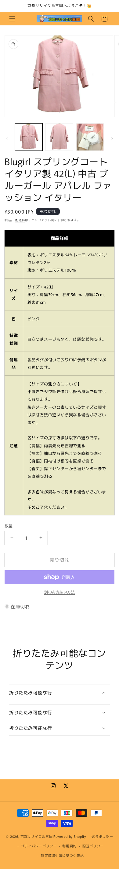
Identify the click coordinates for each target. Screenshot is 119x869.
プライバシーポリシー (39, 845)
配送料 (20, 219)
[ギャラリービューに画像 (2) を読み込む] (59, 137)
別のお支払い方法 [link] (59, 591)
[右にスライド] (112, 138)
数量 (9, 526)
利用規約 (69, 845)
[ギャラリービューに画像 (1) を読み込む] (28, 137)
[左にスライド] (6, 138)
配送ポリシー (93, 845)
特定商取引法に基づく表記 (62, 855)
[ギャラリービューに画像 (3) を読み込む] (90, 137)
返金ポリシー (102, 836)
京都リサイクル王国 (36, 836)
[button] (12, 18)
